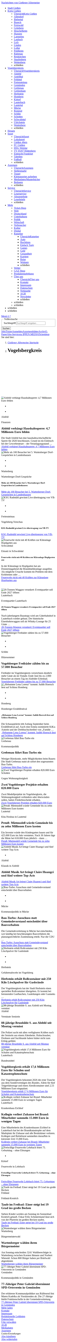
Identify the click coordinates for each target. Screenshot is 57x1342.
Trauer (17, 173)
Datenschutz (26, 288)
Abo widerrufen (9, 1339)
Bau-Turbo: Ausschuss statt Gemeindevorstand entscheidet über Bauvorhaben (24, 944)
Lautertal (18, 105)
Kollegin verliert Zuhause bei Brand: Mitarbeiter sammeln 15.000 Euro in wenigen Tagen (25, 1143)
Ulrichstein (19, 122)
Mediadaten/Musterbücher (27, 179)
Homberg (18, 96)
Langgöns (19, 36)
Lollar (17, 48)
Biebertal (18, 19)
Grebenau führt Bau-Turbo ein (16, 767)
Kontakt (24, 282)
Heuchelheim (20, 31)
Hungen (18, 33)
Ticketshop (43, 334)
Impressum (25, 285)
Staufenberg (20, 59)
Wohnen (24, 262)
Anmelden (17, 331)
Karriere (24, 256)
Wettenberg (19, 62)
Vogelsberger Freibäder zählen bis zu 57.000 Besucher (28, 681)
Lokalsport (19, 139)
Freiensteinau (20, 82)
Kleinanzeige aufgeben (25, 176)
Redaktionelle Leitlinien (13, 1316)
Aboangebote (20, 196)
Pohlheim (18, 51)
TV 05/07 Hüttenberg (25, 150)
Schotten (18, 116)
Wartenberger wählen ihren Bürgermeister (22, 1263)
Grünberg (19, 28)
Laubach (18, 39)
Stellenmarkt (20, 170)
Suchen (6, 328)
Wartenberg (19, 125)
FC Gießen (19, 145)
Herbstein (19, 93)
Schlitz (17, 113)
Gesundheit (26, 253)
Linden (17, 45)
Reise (23, 259)
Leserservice (20, 193)
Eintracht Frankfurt (23, 153)
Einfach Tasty (27, 245)
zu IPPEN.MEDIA (29, 334)
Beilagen (18, 182)
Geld (22, 250)
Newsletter (25, 296)
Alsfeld (17, 73)
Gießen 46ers (20, 142)
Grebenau (19, 88)
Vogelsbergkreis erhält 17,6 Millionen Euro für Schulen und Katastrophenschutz (24, 1093)
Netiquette (25, 290)
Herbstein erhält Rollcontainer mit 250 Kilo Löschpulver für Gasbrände (22, 1001)
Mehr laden (7, 1307)
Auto (22, 239)
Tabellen (18, 156)
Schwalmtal (20, 119)
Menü (4, 316)
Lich (16, 42)
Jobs (3, 331)
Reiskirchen (20, 56)
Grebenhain (20, 91)
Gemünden (19, 85)
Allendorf (19, 16)
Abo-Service (13, 334)
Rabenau (18, 53)
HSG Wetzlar (20, 148)
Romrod (18, 111)
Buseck (17, 22)
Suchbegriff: (10, 323)
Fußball (18, 159)
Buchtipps (25, 242)
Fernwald (18, 25)
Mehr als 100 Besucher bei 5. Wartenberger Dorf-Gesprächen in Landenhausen (26, 493)
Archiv (41, 331)
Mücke (17, 108)
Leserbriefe (19, 199)
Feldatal (18, 79)
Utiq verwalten (8, 1322)
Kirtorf (17, 99)
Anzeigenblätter (30, 331)
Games (23, 248)
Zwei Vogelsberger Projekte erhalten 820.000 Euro (26, 802)
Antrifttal (18, 76)
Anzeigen (6, 1330)
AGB (23, 293)
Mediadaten (7, 1327)
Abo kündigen (8, 1336)
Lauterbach (19, 102)
